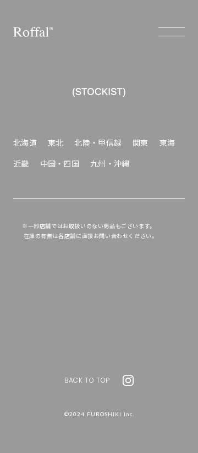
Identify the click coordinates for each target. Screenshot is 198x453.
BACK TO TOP (87, 380)
